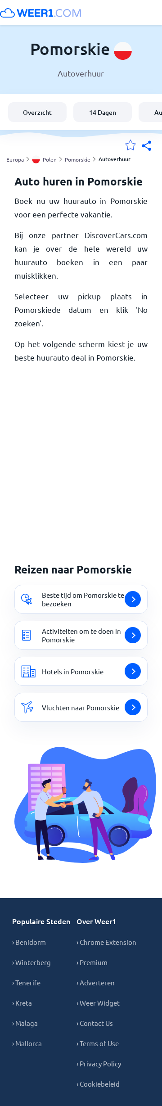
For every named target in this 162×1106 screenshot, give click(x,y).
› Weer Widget (98, 1002)
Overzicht (37, 112)
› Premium (92, 962)
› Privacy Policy (98, 1063)
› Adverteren (95, 982)
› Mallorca (27, 1043)
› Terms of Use (97, 1043)
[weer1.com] (40, 12)
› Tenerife (26, 982)
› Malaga (25, 1023)
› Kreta (22, 1002)
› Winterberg (31, 962)
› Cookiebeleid (98, 1083)
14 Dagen (102, 112)
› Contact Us (94, 1023)
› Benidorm (29, 942)
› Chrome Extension (106, 942)
